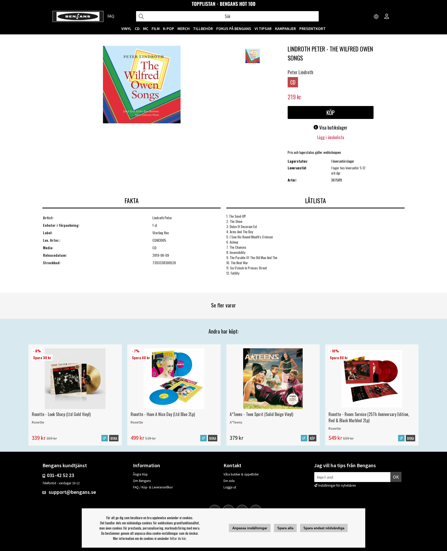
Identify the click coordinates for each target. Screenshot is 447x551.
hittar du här (178, 538)
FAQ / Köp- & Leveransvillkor (153, 487)
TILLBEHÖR (203, 28)
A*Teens (236, 422)
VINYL (126, 28)
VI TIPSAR (263, 28)
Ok (396, 477)
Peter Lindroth (300, 72)
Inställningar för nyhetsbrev (337, 485)
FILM (156, 28)
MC (145, 28)
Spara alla (285, 528)
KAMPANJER (285, 28)
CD (137, 28)
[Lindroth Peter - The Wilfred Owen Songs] (142, 85)
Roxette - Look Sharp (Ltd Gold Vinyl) (61, 414)
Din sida (229, 481)
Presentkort (312, 28)
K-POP (168, 28)
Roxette (38, 422)
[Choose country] (376, 16)
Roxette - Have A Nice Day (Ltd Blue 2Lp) (163, 414)
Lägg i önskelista (330, 137)
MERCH (183, 28)
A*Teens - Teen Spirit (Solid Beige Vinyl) (261, 414)
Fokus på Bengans (233, 28)
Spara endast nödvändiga (323, 528)
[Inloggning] (386, 17)
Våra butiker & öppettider (241, 474)
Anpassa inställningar (249, 528)
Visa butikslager (332, 127)
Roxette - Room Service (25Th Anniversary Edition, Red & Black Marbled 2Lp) (369, 417)
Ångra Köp (140, 474)
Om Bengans (142, 481)
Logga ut (230, 487)
